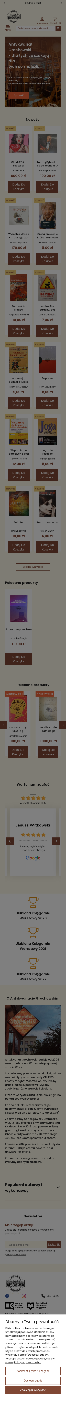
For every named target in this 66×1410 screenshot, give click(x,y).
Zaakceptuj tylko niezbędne (33, 1371)
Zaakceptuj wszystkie (33, 1390)
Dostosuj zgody (33, 1380)
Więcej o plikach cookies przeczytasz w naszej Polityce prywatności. (29, 1360)
